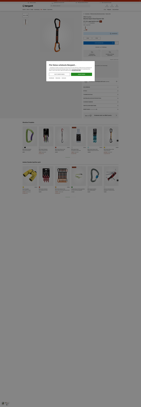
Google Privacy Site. (76, 70)
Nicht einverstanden (59, 74)
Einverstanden (81, 74)
